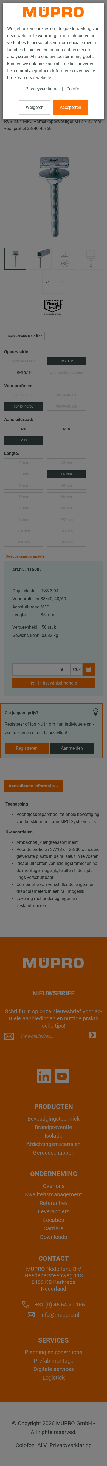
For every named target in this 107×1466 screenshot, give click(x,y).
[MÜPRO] (53, 12)
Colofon (74, 88)
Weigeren (35, 107)
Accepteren (70, 107)
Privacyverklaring (42, 88)
